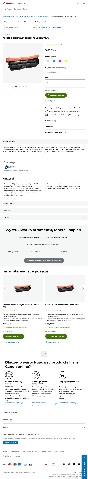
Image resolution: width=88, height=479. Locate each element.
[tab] (30, 237)
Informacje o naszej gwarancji (39, 404)
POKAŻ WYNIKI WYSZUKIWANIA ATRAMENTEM (45, 260)
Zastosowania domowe (10, 16)
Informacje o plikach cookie (53, 452)
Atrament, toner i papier (27, 16)
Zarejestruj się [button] (10, 442)
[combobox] (44, 9)
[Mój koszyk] (78, 3)
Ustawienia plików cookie (12, 456)
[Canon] (8, 3)
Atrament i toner (43, 16)
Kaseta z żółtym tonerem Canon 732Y (62, 305)
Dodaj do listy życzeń (54, 101)
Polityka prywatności (31, 452)
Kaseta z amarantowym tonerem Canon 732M (21, 306)
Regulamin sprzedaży (11, 452)
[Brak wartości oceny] (53, 45)
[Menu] (84, 3)
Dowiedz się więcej (12, 403)
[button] (63, 27)
